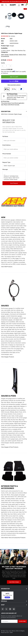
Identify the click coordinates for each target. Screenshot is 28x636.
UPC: (2, 43)
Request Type (6, 162)
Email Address (6, 145)
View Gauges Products (7, 357)
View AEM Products (6, 266)
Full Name (5, 136)
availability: (4, 48)
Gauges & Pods (13, 54)
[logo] (13, 5)
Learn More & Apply (14, 582)
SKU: (2, 41)
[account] (19, 5)
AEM (11, 38)
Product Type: (5, 45)
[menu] (2, 5)
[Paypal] (21, 89)
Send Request (14, 183)
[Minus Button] (2, 65)
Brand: (3, 38)
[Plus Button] (10, 65)
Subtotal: (3, 69)
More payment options (14, 85)
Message (5, 169)
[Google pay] (14, 89)
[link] (7, 26)
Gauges (6, 54)
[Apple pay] (7, 89)
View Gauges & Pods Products (9, 447)
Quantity (3, 62)
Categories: (4, 52)
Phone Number (6, 153)
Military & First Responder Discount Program (14, 568)
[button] (22, 5)
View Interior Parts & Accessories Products (13, 537)
